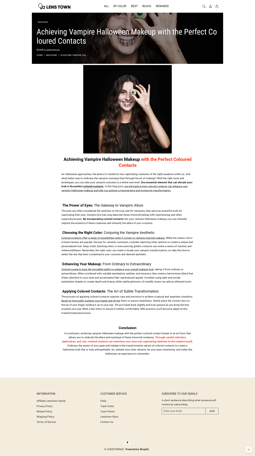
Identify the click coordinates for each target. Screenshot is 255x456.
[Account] (210, 6)
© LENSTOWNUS (114, 449)
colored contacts (93, 186)
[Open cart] (217, 6)
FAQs (103, 400)
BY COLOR (119, 6)
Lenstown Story (109, 416)
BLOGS (146, 6)
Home (40, 55)
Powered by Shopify (137, 449)
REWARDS (162, 6)
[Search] (204, 6)
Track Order (107, 406)
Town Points (107, 411)
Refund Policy (44, 411)
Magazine (51, 55)
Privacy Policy (45, 406)
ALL (106, 6)
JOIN (212, 411)
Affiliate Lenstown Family (51, 400)
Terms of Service (46, 421)
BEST (134, 6)
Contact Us (106, 421)
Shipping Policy (45, 416)
